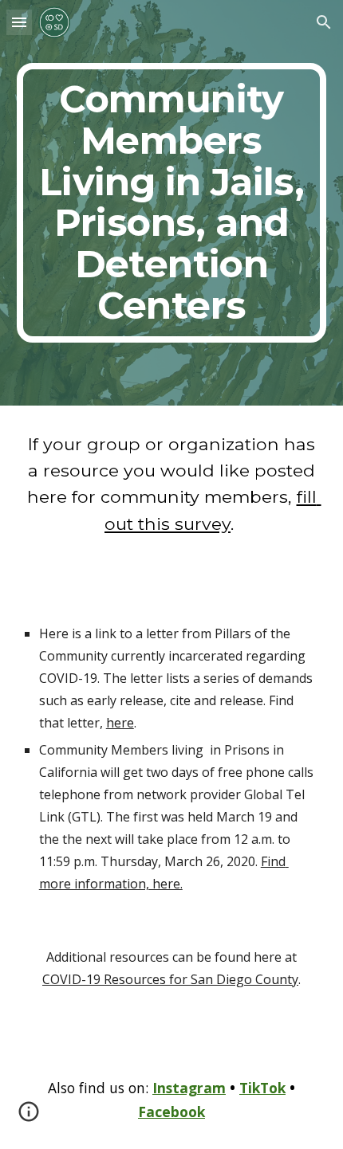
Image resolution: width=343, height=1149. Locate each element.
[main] (172, 203)
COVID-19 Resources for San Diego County (170, 979)
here (120, 722)
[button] (19, 22)
